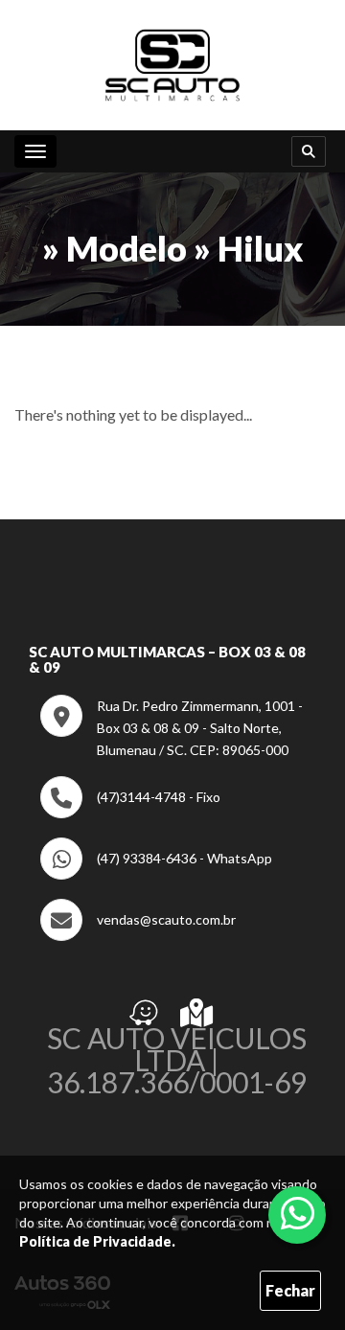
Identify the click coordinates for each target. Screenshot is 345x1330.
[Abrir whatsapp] (297, 1213)
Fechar (290, 1290)
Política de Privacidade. (97, 1241)
